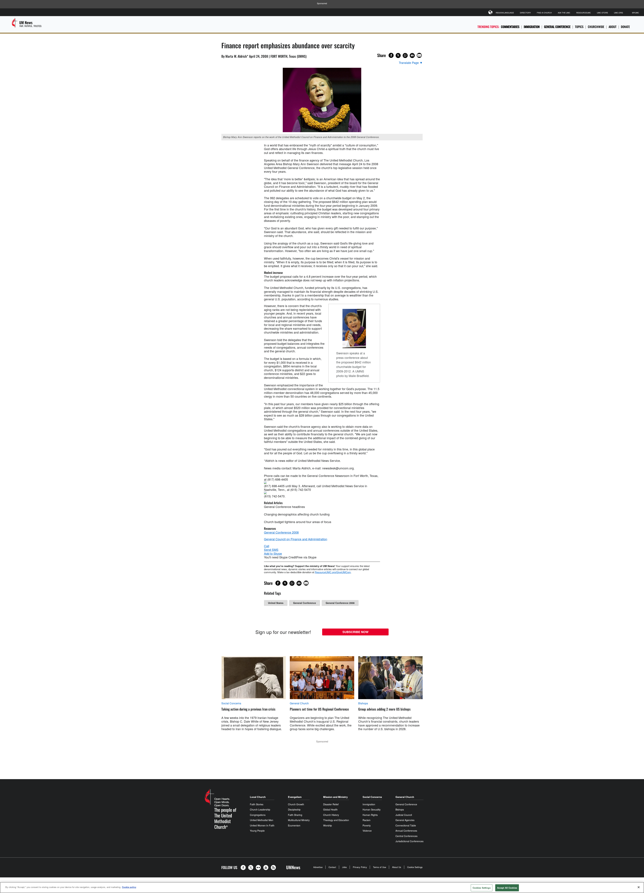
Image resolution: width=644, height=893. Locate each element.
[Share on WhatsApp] (405, 55)
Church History (331, 815)
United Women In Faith (262, 825)
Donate (625, 26)
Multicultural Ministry (299, 820)
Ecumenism (294, 825)
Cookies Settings (482, 887)
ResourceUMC (583, 12)
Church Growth (296, 804)
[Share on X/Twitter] (398, 55)
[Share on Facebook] (391, 55)
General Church (299, 703)
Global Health (330, 809)
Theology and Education (336, 820)
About (612, 26)
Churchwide (596, 26)
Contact (332, 867)
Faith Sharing (295, 815)
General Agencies (404, 820)
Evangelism (295, 797)
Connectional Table (405, 825)
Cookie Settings (415, 867)
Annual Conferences (406, 830)
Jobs (344, 867)
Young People (257, 830)
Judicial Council (403, 815)
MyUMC (635, 12)
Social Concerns (231, 703)
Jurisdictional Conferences (409, 841)
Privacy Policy (360, 867)
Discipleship (294, 809)
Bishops (363, 703)
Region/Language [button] (505, 12)
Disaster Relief (331, 804)
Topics (579, 26)
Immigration (532, 26)
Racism (366, 820)
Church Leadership (260, 809)
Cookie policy (129, 887)
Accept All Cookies (507, 887)
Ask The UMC (564, 12)
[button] (244, 867)
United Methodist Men (261, 820)
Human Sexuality (372, 809)
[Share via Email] (419, 55)
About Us (396, 867)
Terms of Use (379, 867)
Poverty (367, 825)
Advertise (318, 867)
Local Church (258, 797)
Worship (327, 825)
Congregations (257, 815)
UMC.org (618, 12)
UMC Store (602, 12)
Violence (367, 830)
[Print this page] (412, 55)
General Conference (557, 26)
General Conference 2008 (281, 532)
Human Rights (370, 815)
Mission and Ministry (335, 797)
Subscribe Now (355, 632)
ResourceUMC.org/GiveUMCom (333, 572)
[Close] (638, 887)
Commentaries (510, 26)
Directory (525, 12)
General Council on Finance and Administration (295, 539)
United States (275, 603)
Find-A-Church (544, 12)
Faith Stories (256, 804)
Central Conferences (406, 836)
